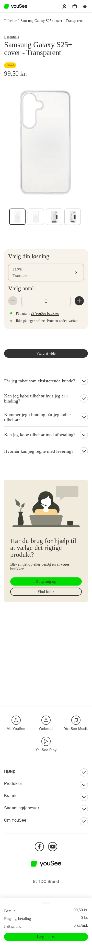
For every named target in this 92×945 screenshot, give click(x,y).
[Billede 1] (17, 217)
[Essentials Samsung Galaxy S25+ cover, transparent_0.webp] (36, 217)
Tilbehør (10, 21)
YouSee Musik (76, 729)
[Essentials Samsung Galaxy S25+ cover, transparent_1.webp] (54, 217)
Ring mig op (46, 581)
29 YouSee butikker (45, 313)
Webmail (46, 729)
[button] (64, 6)
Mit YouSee (16, 729)
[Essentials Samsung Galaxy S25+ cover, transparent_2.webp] (72, 217)
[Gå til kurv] (75, 6)
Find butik (46, 591)
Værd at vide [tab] (45, 353)
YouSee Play (46, 750)
